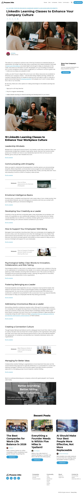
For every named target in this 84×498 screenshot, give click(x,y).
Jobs (48, 476)
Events (48, 483)
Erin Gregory (37, 450)
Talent (48, 477)
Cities (48, 482)
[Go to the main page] (7, 2)
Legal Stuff (61, 477)
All (7, 8)
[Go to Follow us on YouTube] (15, 478)
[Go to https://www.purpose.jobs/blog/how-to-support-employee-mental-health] (30, 256)
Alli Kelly (13, 53)
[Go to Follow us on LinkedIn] (7, 478)
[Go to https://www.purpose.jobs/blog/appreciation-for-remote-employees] (30, 188)
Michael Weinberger (63, 453)
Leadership (30, 8)
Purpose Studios (36, 479)
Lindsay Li (11, 448)
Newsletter (49, 479)
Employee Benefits (52, 8)
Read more (12, 457)
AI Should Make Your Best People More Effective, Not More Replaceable (66, 443)
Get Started (66, 72)
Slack (48, 485)
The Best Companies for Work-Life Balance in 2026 (16, 440)
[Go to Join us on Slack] (11, 478)
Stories (48, 480)
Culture (10, 8)
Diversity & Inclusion (40, 8)
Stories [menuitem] (45, 2)
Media (73, 477)
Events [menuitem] (60, 2)
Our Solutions (78, 2)
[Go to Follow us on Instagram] (18, 478)
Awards (34, 477)
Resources (23, 8)
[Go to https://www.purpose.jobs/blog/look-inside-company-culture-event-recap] (30, 354)
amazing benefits (26, 79)
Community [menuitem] (65, 2)
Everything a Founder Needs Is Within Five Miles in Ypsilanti (41, 441)
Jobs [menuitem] (49, 2)
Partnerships (35, 476)
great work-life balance (13, 66)
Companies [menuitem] (54, 2)
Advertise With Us (76, 479)
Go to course (9, 157)
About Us (61, 476)
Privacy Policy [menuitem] (74, 492)
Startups (16, 8)
